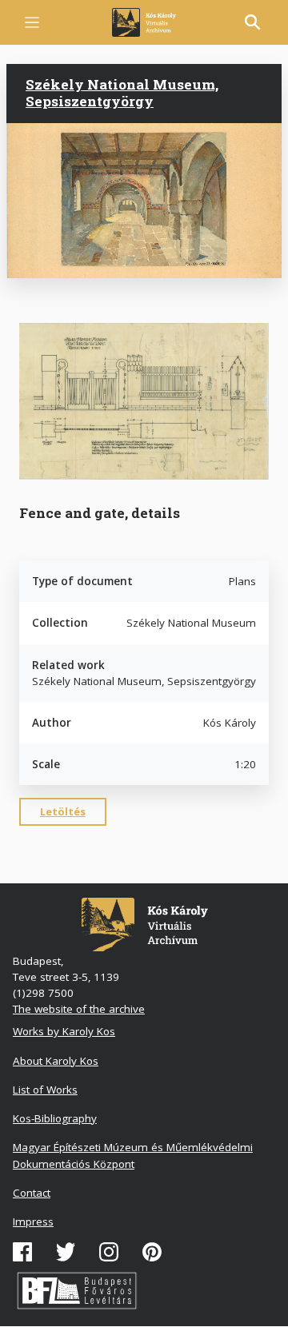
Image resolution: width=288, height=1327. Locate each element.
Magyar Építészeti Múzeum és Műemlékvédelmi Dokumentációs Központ (133, 1155)
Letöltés (63, 811)
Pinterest (152, 1252)
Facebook (22, 1252)
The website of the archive (79, 1009)
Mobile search (252, 22)
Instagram (108, 1252)
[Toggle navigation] (32, 22)
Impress (33, 1221)
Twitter (65, 1252)
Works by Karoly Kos (64, 1031)
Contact (31, 1193)
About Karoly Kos (55, 1061)
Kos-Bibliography (55, 1118)
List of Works (45, 1089)
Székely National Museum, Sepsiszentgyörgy (122, 92)
